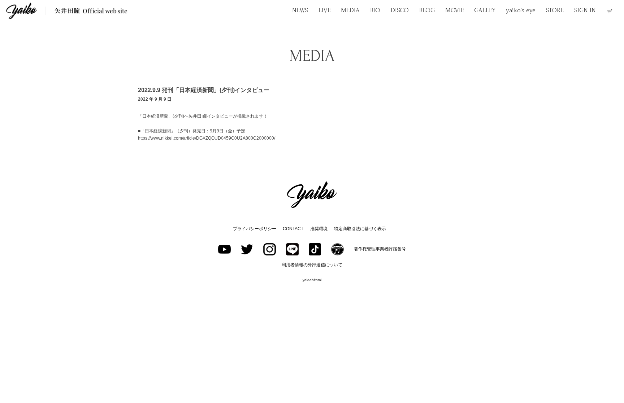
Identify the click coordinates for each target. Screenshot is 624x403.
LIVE (324, 10)
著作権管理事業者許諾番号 (380, 249)
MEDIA (350, 10)
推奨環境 (319, 229)
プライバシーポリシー (254, 229)
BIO (375, 10)
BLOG (427, 10)
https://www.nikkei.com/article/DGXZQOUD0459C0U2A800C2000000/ (206, 138)
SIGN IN (585, 10)
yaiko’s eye (521, 10)
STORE (555, 10)
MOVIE (454, 10)
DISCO (400, 10)
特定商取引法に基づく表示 (360, 229)
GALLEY (484, 10)
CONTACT (293, 229)
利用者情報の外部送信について (312, 265)
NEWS (300, 10)
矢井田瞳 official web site (66, 11)
